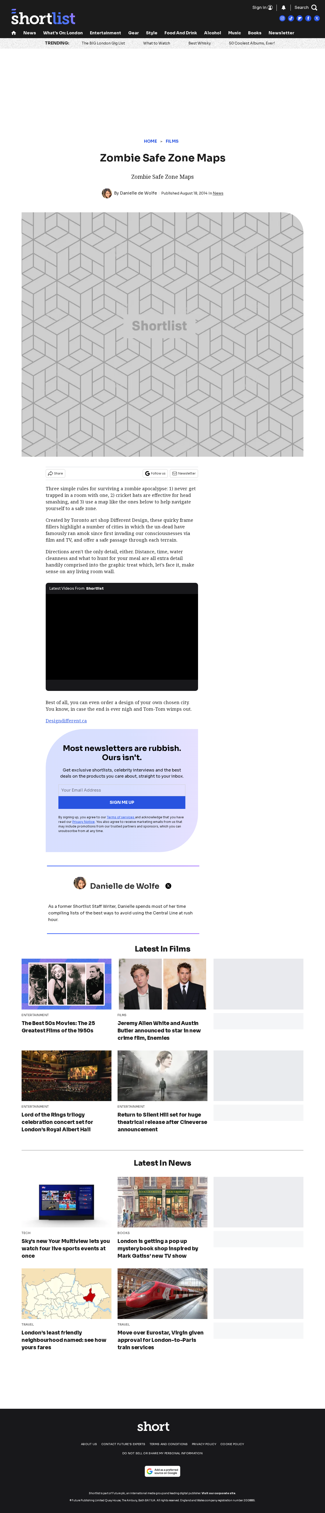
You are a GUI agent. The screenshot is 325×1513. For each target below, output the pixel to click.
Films (172, 141)
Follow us (158, 473)
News (29, 33)
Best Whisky (199, 43)
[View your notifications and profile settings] (284, 8)
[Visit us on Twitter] (317, 18)
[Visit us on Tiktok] (291, 18)
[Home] (13, 33)
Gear (133, 33)
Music (234, 33)
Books (255, 33)
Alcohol (212, 33)
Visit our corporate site (218, 1493)
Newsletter (281, 33)
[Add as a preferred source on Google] (162, 1471)
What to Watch (156, 43)
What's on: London (63, 33)
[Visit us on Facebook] (308, 18)
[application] (122, 637)
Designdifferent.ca (66, 721)
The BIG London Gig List (103, 43)
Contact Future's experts (123, 1444)
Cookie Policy (232, 1444)
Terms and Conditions (169, 1444)
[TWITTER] (169, 886)
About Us (89, 1444)
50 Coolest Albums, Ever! (252, 43)
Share (58, 473)
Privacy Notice (83, 822)
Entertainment (105, 33)
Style (151, 33)
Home (150, 141)
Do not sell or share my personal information (162, 1453)
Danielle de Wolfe (138, 193)
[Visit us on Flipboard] (300, 18)
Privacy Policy (204, 1444)
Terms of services (121, 817)
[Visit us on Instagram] (282, 18)
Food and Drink (181, 33)
